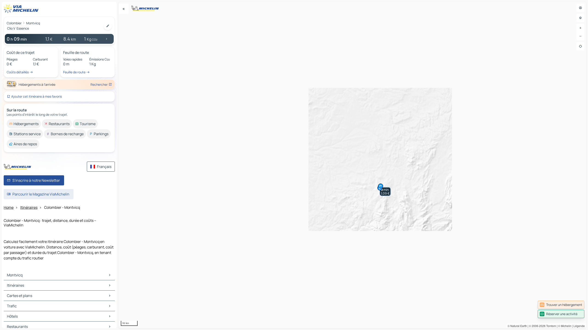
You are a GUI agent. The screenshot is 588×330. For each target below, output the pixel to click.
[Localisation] (580, 46)
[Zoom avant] (580, 28)
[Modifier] (108, 26)
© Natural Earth (517, 326)
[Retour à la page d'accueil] (22, 9)
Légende (579, 326)
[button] (385, 191)
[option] (24, 123)
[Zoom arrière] (580, 36)
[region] (352, 165)
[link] (561, 305)
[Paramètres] (580, 18)
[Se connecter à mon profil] (580, 8)
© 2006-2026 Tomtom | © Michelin (550, 326)
